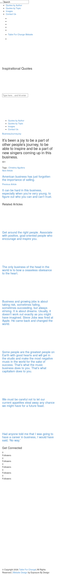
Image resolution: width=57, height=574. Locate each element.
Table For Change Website (20, 34)
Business (6, 133)
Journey (14, 133)
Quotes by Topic (13, 8)
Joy (19, 133)
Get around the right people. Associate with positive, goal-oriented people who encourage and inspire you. (27, 235)
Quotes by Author (14, 5)
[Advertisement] (24, 523)
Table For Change (27, 569)
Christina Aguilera (16, 167)
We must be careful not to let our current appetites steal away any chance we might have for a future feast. (28, 402)
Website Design (20, 572)
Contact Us (11, 14)
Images (9, 11)
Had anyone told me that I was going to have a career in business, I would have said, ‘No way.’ (28, 437)
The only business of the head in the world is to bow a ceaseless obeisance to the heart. (27, 270)
